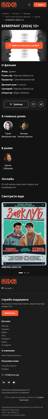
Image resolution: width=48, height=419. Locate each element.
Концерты (6, 338)
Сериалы (5, 329)
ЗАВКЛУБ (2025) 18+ (12, 267)
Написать (10, 313)
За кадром (6, 345)
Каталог (16, 13)
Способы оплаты (9, 366)
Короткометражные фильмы (18, 16)
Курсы (4, 342)
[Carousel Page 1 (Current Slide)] (21, 272)
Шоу (4, 335)
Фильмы (27, 13)
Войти (41, 5)
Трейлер (18, 104)
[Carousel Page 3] (28, 272)
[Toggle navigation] (29, 4)
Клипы (4, 332)
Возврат (5, 369)
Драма (37, 16)
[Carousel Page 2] (25, 272)
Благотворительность (11, 355)
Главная (5, 13)
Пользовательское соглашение (15, 392)
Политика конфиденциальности (16, 390)
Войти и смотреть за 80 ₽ (25, 45)
